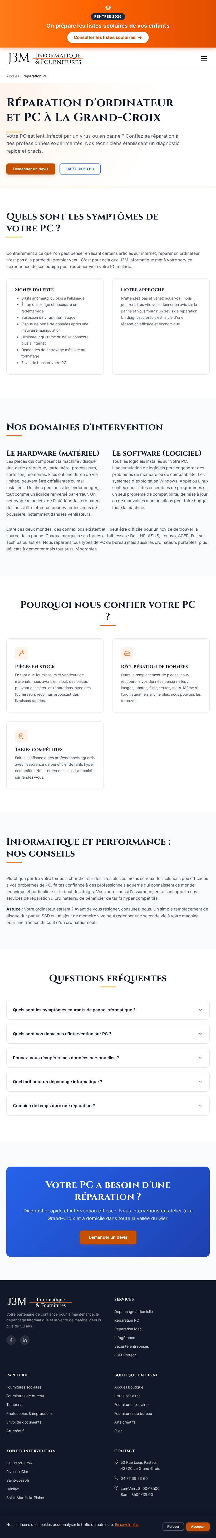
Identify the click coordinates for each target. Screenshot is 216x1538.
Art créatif (15, 1431)
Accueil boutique (128, 1387)
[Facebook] (11, 1340)
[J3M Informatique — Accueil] (44, 58)
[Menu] (204, 58)
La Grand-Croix (19, 1463)
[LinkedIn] (25, 1340)
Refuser (173, 1527)
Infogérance (124, 1337)
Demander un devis (30, 169)
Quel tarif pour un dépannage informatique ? (57, 1081)
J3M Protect (125, 1355)
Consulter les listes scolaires (104, 37)
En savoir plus (127, 1524)
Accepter (198, 1527)
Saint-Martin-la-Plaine (25, 1497)
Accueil (12, 76)
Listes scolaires (127, 1395)
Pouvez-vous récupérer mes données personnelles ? (66, 1057)
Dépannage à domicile (133, 1311)
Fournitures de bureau (25, 1395)
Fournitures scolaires (23, 1387)
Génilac (12, 1489)
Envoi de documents (23, 1422)
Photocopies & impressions (29, 1413)
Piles (118, 1431)
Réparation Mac (128, 1329)
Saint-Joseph (17, 1480)
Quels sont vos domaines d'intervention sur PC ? (62, 1033)
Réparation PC (126, 1320)
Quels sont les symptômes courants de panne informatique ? (74, 1009)
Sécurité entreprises (131, 1346)
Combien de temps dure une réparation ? (54, 1105)
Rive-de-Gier (17, 1471)
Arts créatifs (124, 1422)
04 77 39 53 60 (80, 169)
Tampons (14, 1404)
